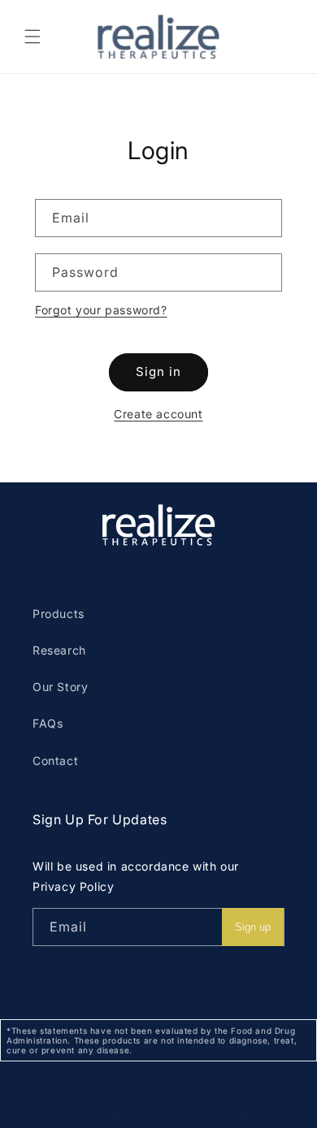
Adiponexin (130, 1114)
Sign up (253, 927)
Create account (158, 414)
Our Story (60, 687)
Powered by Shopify (209, 1114)
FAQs (48, 723)
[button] (32, 36)
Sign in (158, 371)
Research (59, 650)
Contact (55, 760)
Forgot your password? (101, 310)
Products (59, 613)
